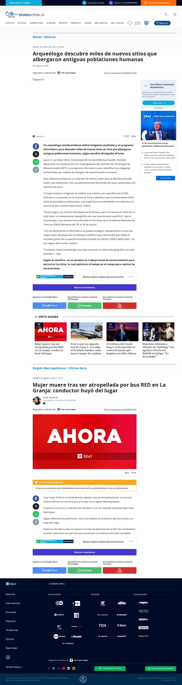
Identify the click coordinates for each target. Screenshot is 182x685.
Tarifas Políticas (13, 667)
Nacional (22, 23)
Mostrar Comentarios (84, 287)
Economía (51, 23)
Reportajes (11, 648)
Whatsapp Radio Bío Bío (162, 668)
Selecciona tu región (19, 2)
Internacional (36, 23)
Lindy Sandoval (50, 397)
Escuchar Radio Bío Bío (159, 3)
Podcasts (10, 23)
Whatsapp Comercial (112, 668)
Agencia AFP (43, 66)
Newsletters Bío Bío (96, 3)
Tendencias (76, 23)
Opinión (87, 23)
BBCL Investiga (101, 23)
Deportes (63, 23)
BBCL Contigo (117, 23)
